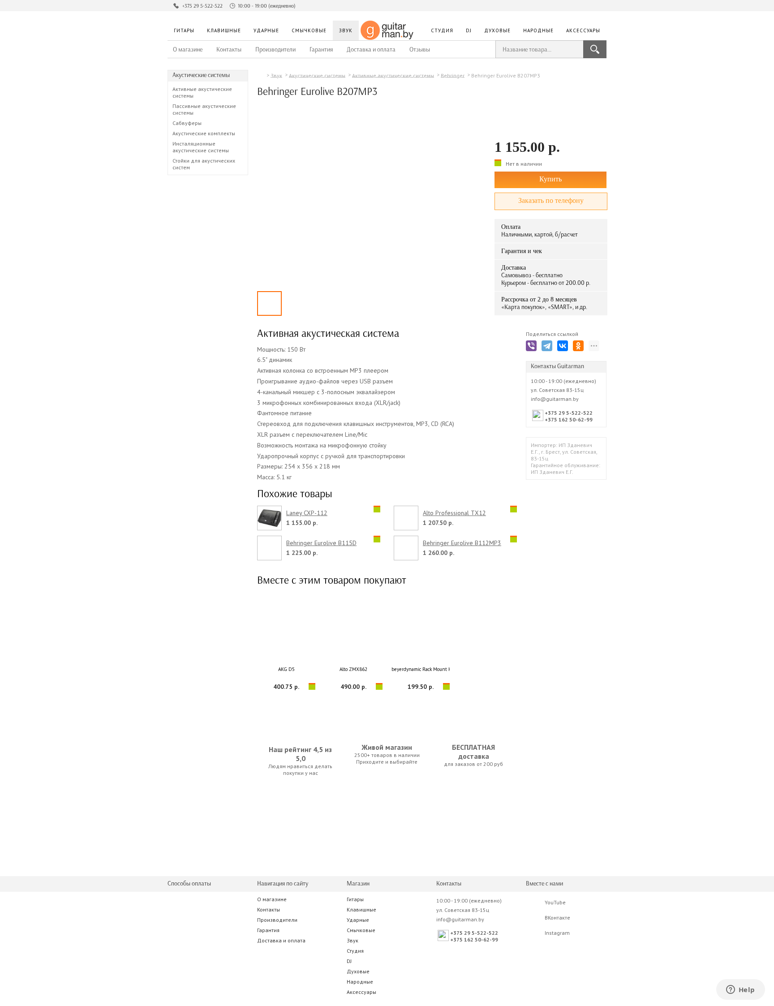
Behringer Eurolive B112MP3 (462, 543)
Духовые (497, 30)
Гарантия (321, 49)
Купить (550, 179)
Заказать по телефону (551, 200)
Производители (275, 49)
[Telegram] (548, 347)
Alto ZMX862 (353, 669)
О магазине (187, 49)
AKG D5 (286, 669)
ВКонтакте (557, 917)
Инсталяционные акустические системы (200, 147)
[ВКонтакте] (564, 347)
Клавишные (224, 30)
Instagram (557, 932)
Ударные (266, 30)
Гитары (184, 30)
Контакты (228, 49)
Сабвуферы (187, 123)
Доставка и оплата (371, 49)
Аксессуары (583, 30)
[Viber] (533, 347)
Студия (442, 30)
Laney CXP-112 (306, 513)
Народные (538, 30)
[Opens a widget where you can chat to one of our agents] (740, 990)
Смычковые (309, 30)
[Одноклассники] (580, 347)
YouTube (555, 902)
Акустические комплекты (203, 133)
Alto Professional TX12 (454, 513)
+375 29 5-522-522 (202, 6)
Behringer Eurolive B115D (321, 543)
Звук (346, 30)
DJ (469, 30)
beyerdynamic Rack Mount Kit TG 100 (420, 669)
